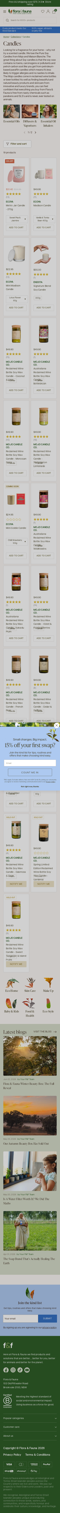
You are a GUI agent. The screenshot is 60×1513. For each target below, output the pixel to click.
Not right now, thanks (30, 786)
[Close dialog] (56, 725)
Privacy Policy (50, 782)
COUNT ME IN (29, 772)
